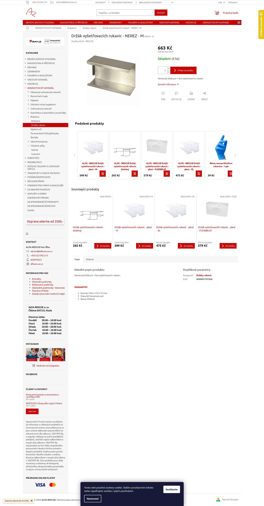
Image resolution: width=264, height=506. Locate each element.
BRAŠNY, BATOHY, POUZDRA (41, 59)
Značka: (82, 41)
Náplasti (35, 100)
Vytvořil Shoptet (230, 499)
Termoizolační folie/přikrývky (45, 133)
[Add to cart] (103, 174)
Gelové (34, 149)
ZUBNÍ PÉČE (33, 158)
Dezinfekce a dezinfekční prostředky (48, 112)
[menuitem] (40, 22)
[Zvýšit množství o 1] (168, 68)
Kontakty (101, 2)
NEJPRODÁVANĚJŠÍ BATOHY (41, 206)
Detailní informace (167, 84)
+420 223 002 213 (39, 255)
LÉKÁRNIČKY (33, 71)
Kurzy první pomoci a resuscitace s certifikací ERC (42, 395)
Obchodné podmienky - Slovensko (48, 287)
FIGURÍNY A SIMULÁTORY (39, 75)
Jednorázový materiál (41, 108)
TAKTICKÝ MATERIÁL (37, 79)
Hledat (161, 12)
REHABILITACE (34, 162)
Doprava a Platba (40, 290)
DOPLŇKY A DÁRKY (37, 193)
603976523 (36, 259)
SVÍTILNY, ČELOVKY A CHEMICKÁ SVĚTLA (43, 167)
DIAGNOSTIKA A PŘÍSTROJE (41, 63)
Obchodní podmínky (122, 2)
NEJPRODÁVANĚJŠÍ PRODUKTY (43, 201)
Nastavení (93, 498)
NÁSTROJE (32, 83)
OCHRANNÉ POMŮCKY (38, 189)
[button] (74, 155)
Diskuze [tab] (90, 259)
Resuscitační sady (39, 96)
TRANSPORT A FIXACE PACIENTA (43, 173)
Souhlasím (172, 489)
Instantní (35, 154)
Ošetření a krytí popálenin (43, 104)
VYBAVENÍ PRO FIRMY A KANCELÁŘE (45, 185)
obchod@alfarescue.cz (41, 251)
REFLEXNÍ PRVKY (35, 181)
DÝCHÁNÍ (31, 67)
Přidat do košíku (185, 70)
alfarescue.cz (37, 263)
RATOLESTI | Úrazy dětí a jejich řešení (44, 403)
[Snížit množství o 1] (168, 72)
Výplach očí (36, 129)
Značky (30, 210)
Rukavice (35, 116)
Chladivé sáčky (38, 145)
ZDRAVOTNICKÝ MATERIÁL (40, 87)
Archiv (32, 411)
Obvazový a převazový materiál (46, 92)
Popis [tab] (77, 259)
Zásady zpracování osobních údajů (48, 293)
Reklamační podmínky (150, 2)
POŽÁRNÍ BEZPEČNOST (39, 177)
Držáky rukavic (38, 125)
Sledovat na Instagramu (48, 365)
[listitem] (93, 155)
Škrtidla (34, 137)
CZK (220, 2)
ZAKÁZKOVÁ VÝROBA (38, 197)
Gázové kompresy (39, 141)
